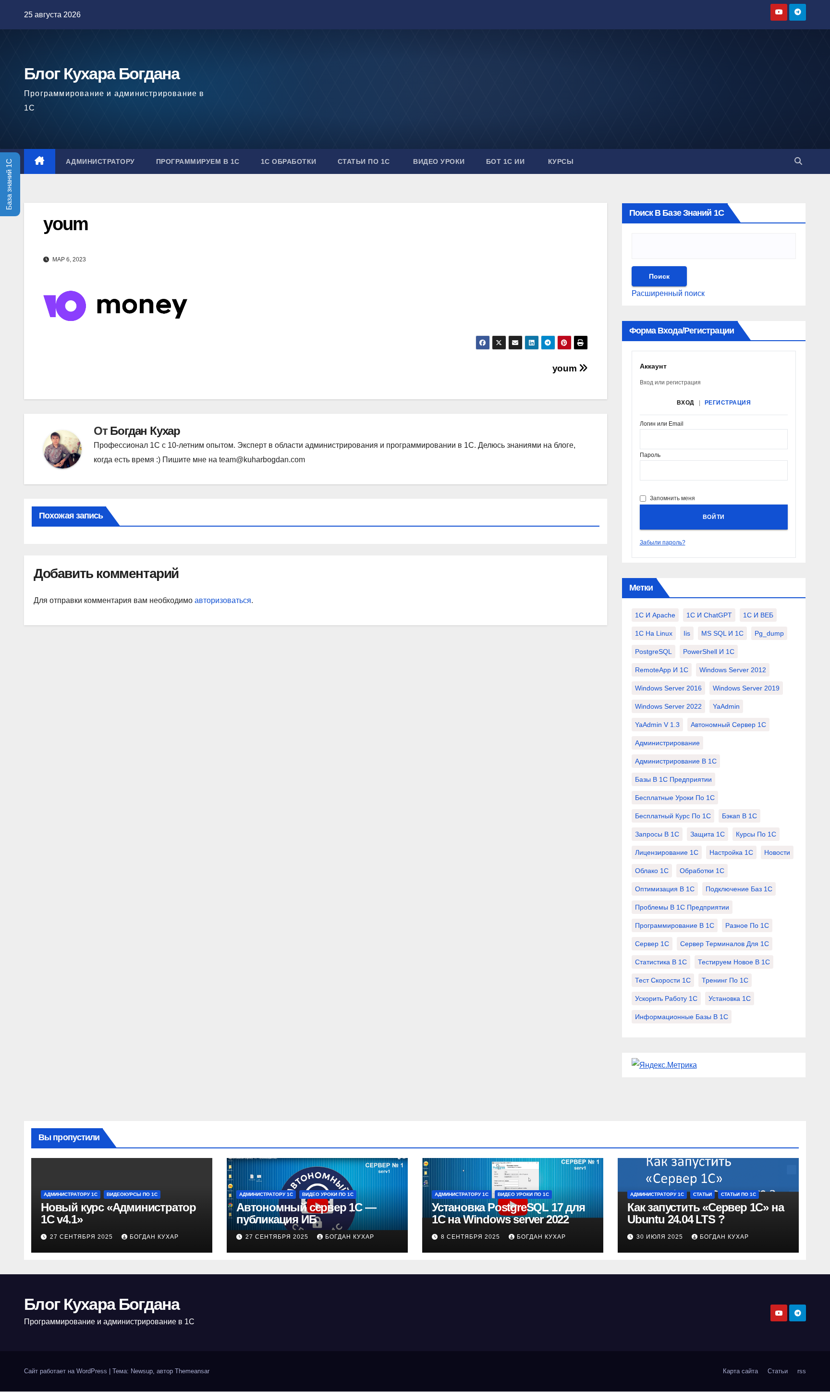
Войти (714, 517)
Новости (777, 852)
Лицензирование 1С (666, 852)
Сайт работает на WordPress (66, 1371)
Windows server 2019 (746, 688)
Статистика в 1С (661, 962)
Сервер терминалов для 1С (724, 944)
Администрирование (667, 743)
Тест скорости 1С (663, 980)
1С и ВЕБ (758, 615)
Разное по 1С (747, 925)
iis (687, 633)
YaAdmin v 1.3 (657, 724)
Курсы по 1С (756, 834)
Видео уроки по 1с (328, 1194)
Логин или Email (662, 424)
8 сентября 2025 (471, 1236)
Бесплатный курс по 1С (673, 816)
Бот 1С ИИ (505, 161)
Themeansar (192, 1371)
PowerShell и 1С (708, 651)
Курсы (560, 161)
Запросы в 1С (657, 834)
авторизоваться (223, 600)
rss (801, 1371)
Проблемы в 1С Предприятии (682, 907)
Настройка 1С (731, 852)
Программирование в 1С (674, 925)
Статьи (702, 1194)
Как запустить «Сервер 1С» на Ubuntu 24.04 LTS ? (705, 1213)
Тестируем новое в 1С (734, 962)
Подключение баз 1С (739, 889)
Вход (686, 402)
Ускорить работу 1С (666, 998)
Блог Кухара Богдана (102, 73)
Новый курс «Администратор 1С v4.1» (118, 1213)
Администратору (100, 161)
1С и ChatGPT (709, 615)
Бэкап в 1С (739, 816)
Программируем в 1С (198, 161)
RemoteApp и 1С (661, 670)
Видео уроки (438, 161)
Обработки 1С (702, 871)
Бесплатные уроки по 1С (675, 797)
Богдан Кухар (145, 430)
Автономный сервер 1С (728, 724)
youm (565, 368)
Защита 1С (707, 834)
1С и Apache (655, 615)
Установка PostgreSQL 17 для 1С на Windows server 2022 (508, 1213)
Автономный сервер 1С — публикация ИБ (306, 1213)
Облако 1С (652, 871)
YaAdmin (726, 706)
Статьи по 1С (364, 161)
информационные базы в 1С (681, 1017)
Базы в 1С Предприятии (673, 779)
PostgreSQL (653, 651)
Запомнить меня (672, 498)
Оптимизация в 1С (665, 889)
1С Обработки (289, 161)
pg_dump (769, 633)
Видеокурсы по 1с (132, 1194)
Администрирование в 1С (676, 761)
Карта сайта (740, 1371)
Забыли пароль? (662, 542)
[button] (798, 161)
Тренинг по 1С (725, 980)
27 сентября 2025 (82, 1236)
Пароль (650, 455)
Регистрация (728, 402)
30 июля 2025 (660, 1236)
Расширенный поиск (668, 293)
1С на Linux (653, 633)
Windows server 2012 (732, 670)
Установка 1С (729, 998)
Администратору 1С (71, 1194)
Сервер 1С (652, 944)
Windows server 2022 (668, 706)
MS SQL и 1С (722, 633)
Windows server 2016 (668, 688)
